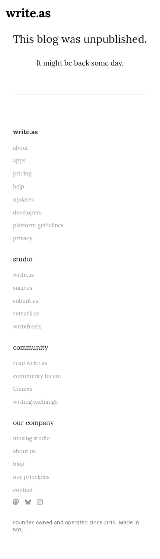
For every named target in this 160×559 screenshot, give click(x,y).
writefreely (27, 326)
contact (23, 489)
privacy (22, 238)
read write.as (30, 362)
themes (22, 388)
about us (24, 451)
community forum (37, 375)
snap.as (22, 287)
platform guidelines (38, 225)
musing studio (31, 438)
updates (23, 199)
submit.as (25, 300)
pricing (22, 173)
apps (19, 160)
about (20, 147)
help (18, 186)
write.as (28, 12)
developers (27, 212)
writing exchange (35, 401)
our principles (31, 476)
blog (18, 463)
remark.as (26, 313)
